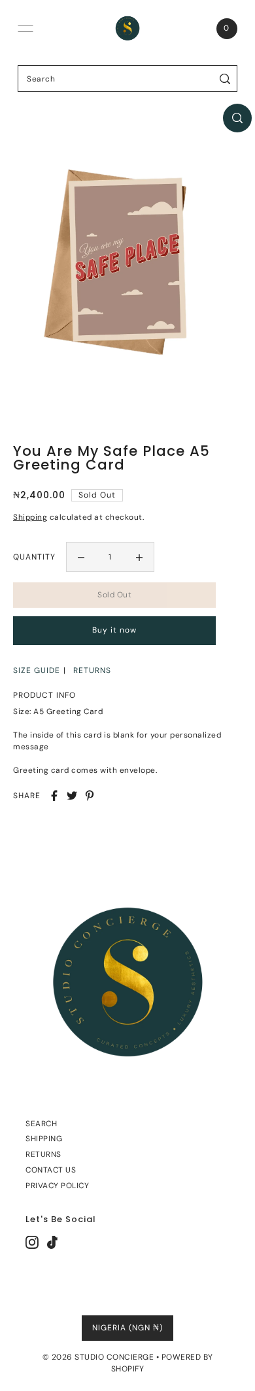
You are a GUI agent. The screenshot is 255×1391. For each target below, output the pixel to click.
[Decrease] (81, 557)
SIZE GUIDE (36, 670)
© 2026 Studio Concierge (98, 1357)
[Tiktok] (52, 1242)
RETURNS (92, 670)
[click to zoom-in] (237, 118)
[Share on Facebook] (54, 795)
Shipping (30, 517)
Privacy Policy (57, 1185)
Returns (43, 1154)
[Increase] (139, 557)
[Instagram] (32, 1242)
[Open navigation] (25, 28)
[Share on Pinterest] (89, 795)
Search (41, 1123)
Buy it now (114, 630)
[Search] (225, 78)
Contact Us (51, 1170)
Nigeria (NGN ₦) (127, 1328)
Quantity (34, 557)
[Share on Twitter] (72, 795)
